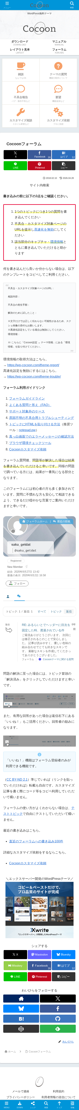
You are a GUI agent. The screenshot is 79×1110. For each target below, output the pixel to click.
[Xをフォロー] (58, 999)
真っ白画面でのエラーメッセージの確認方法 (41, 436)
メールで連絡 (20, 1091)
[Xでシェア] (13, 1028)
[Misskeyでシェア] (65, 1028)
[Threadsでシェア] (30, 1039)
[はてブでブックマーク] (65, 1039)
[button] (63, 165)
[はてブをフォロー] (21, 1019)
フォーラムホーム (37, 521)
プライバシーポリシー (20, 1097)
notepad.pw (27, 430)
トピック (56, 611)
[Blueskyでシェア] (48, 1028)
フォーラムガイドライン (27, 398)
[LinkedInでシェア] (48, 1050)
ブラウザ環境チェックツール (30, 443)
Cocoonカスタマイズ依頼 (27, 449)
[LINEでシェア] (13, 1050)
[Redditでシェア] (48, 1039)
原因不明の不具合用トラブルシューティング (41, 417)
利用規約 (58, 1091)
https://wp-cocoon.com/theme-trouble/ (34, 376)
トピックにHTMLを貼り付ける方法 (34, 424)
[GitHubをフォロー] (58, 1019)
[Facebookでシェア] (13, 1039)
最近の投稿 (63, 521)
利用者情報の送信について (59, 1097)
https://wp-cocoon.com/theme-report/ (33, 365)
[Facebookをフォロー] (58, 1009)
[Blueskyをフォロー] (21, 1009)
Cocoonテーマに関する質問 (58, 659)
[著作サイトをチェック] (21, 999)
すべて (42, 611)
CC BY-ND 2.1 (17, 779)
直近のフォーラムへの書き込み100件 (36, 841)
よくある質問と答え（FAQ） (30, 405)
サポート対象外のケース (27, 411)
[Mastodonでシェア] (30, 1028)
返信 (69, 611)
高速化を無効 (44, 229)
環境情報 (56, 241)
